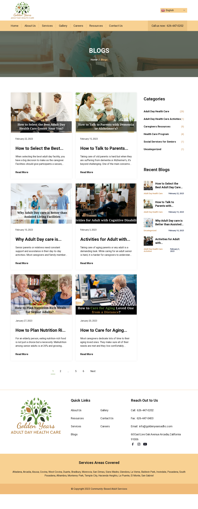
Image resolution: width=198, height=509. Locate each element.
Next (92, 371)
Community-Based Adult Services (109, 488)
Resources (96, 25)
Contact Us (116, 25)
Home (14, 25)
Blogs (74, 434)
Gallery (63, 25)
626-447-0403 (145, 418)
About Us (30, 25)
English (170, 10)
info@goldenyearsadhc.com (155, 426)
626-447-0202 (175, 25)
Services (47, 25)
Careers (78, 25)
